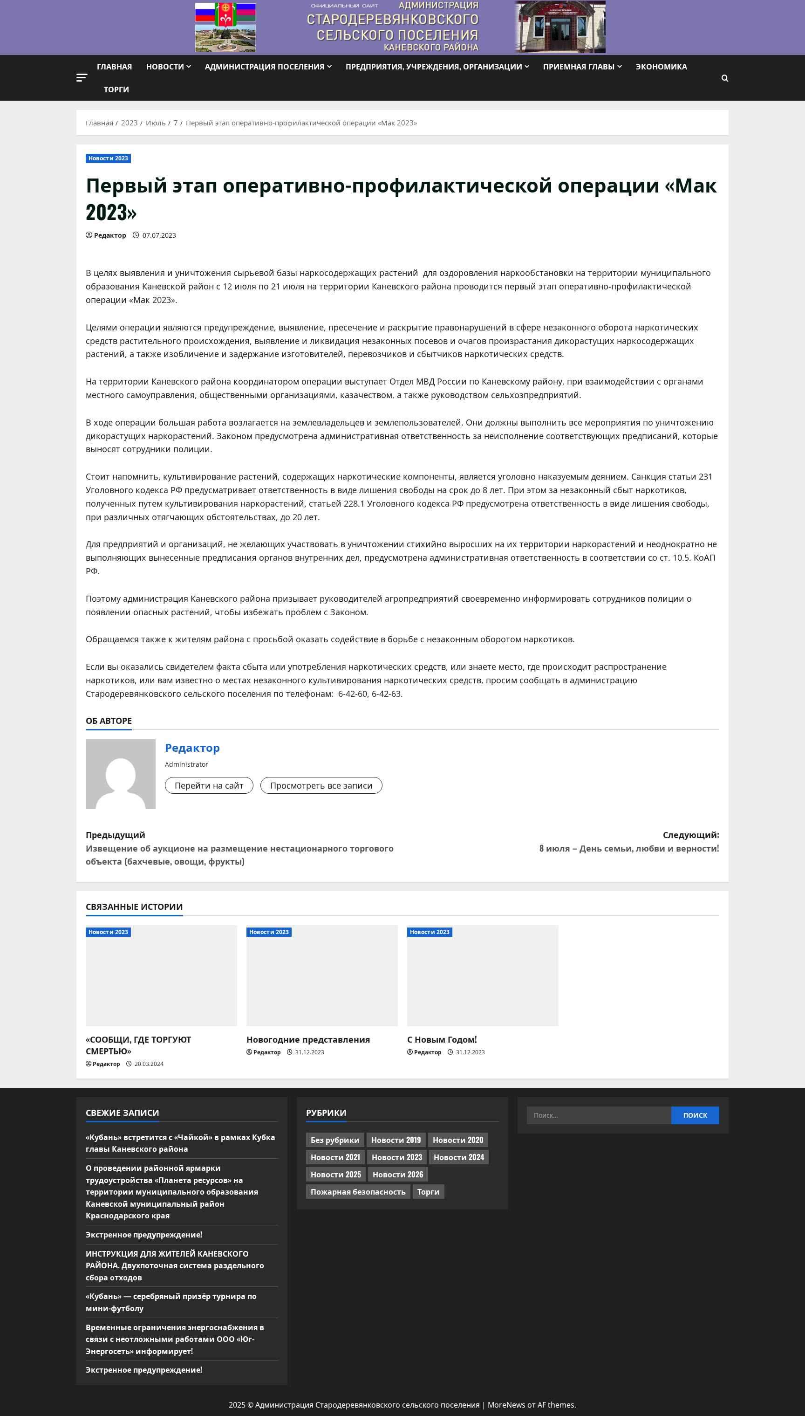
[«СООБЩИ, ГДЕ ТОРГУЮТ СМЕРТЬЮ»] (161, 975)
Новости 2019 (396, 1139)
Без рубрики (335, 1139)
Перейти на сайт (209, 785)
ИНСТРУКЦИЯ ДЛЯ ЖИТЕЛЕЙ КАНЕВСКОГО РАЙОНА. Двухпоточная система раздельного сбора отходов (175, 1265)
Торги (116, 89)
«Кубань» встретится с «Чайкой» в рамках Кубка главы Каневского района (180, 1143)
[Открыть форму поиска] (725, 78)
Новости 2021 (335, 1156)
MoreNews (506, 1405)
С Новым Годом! (442, 1039)
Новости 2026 (398, 1174)
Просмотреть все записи (321, 785)
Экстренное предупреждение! (144, 1234)
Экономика (661, 66)
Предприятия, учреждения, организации (434, 66)
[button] (82, 78)
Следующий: (629, 841)
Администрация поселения (265, 66)
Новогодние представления (308, 1039)
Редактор (110, 235)
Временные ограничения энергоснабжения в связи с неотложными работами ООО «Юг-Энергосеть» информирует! (175, 1338)
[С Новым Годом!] (483, 975)
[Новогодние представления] (322, 975)
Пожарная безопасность (358, 1191)
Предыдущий (240, 847)
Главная (114, 66)
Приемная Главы (579, 66)
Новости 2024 (459, 1156)
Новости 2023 (108, 158)
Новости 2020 (458, 1139)
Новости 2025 (336, 1174)
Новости (165, 66)
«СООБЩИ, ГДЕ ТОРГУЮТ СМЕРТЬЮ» (138, 1045)
